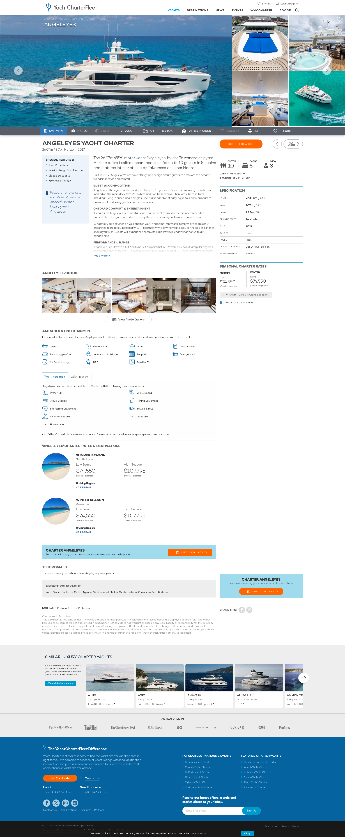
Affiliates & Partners (92, 810)
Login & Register (289, 3)
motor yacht (135, 157)
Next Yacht (326, 70)
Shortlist (266, 3)
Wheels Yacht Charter (256, 767)
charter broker (99, 554)
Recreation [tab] (58, 376)
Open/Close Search (297, 10)
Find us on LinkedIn (74, 803)
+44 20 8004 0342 (57, 792)
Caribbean (83, 487)
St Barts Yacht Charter (197, 772)
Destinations (198, 10)
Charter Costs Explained (238, 302)
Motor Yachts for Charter (82, 18)
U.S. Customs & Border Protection (71, 608)
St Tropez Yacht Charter (198, 762)
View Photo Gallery (131, 319)
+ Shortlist (287, 130)
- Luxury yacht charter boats (82, 7)
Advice (285, 10)
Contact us (92, 778)
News (220, 10)
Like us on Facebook (46, 803)
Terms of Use (271, 826)
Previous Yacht (18, 70)
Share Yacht (249, 610)
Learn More (199, 833)
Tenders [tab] (83, 376)
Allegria (244, 695)
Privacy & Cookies (291, 826)
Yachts (174, 10)
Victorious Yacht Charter (257, 772)
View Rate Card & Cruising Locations (247, 294)
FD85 (249, 239)
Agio (141, 695)
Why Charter (261, 10)
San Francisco (90, 787)
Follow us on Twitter (56, 803)
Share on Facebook (242, 610)
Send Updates (159, 592)
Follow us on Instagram (65, 803)
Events (237, 10)
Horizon (100, 162)
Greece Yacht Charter (197, 777)
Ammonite (295, 695)
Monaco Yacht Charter (197, 767)
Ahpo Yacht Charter (255, 787)
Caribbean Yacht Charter (199, 787)
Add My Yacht (69, 810)
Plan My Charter (60, 778)
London (48, 787)
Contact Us (50, 810)
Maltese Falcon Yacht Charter (260, 762)
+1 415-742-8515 (92, 792)
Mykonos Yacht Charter (198, 782)
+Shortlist (340, 19)
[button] (303, 678)
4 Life (92, 695)
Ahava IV (194, 695)
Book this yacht (241, 144)
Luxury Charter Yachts (55, 18)
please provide (106, 573)
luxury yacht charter (126, 202)
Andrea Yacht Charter (256, 777)
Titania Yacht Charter (255, 782)
